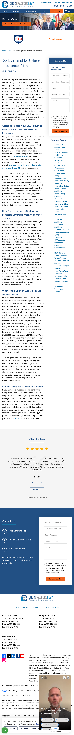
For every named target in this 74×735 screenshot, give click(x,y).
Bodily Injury (59, 155)
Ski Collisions (59, 253)
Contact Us (56, 11)
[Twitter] (9, 656)
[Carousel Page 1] (32, 482)
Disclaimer (25, 607)
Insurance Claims (61, 206)
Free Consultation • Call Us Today (56, 2)
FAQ (44, 11)
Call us (16, 418)
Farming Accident (61, 204)
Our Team (16, 11)
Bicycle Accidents (61, 152)
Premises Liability (61, 232)
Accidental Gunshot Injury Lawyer (60, 147)
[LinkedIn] (13, 656)
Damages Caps (60, 178)
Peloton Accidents (61, 230)
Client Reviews (37, 439)
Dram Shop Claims (61, 186)
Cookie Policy (31, 691)
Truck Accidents (60, 255)
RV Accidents (59, 240)
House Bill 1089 (21, 156)
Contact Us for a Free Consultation (17, 24)
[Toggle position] (64, 677)
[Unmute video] (42, 677)
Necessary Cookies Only (31, 728)
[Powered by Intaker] (58, 731)
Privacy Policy (35, 607)
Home (5, 11)
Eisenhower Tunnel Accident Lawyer (60, 289)
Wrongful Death (61, 258)
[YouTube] (22, 656)
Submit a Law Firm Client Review (37, 498)
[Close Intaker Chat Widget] (68, 677)
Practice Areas (31, 11)
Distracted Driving (61, 181)
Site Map (46, 607)
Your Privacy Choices (15, 691)
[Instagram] (4, 660)
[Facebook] (4, 656)
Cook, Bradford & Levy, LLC (27, 715)
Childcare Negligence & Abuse (59, 160)
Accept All (11, 728)
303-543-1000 (63, 6)
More (70, 11)
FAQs (9, 51)
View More (37, 490)
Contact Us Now (60, 131)
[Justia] (18, 656)
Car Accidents (59, 170)
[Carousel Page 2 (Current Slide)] (37, 482)
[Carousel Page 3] (41, 482)
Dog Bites (58, 183)
